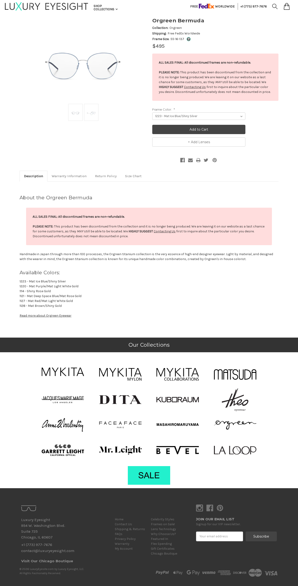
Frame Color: (163, 109)
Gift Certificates (163, 549)
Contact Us (123, 524)
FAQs (118, 534)
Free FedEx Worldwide (184, 33)
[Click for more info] (188, 39)
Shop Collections (104, 7)
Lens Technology (163, 529)
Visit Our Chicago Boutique (47, 561)
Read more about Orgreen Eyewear (45, 316)
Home (119, 519)
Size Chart (133, 176)
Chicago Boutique (164, 554)
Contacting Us (195, 87)
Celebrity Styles (162, 519)
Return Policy (106, 176)
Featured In (159, 539)
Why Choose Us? (163, 534)
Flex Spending (161, 544)
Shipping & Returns (130, 529)
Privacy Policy (125, 539)
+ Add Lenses (199, 142)
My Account (124, 549)
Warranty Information (69, 176)
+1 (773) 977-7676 (253, 6)
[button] (63, 371)
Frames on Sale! (163, 524)
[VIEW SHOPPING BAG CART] (286, 6)
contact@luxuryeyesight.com (47, 551)
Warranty (122, 544)
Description (33, 176)
